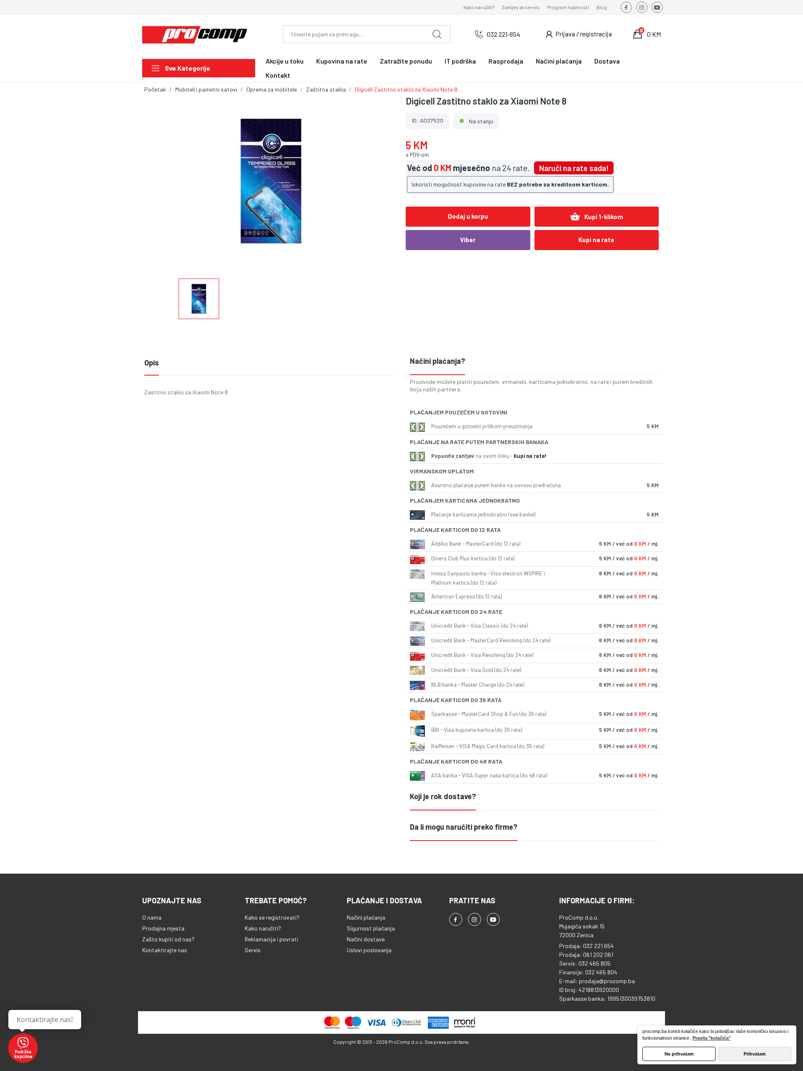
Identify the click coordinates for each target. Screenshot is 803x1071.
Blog (601, 7)
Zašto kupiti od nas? (168, 939)
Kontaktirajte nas (164, 949)
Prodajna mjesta (163, 928)
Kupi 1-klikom (596, 217)
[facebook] (626, 7)
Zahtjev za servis (521, 7)
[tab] (534, 361)
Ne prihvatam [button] (679, 1053)
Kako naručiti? (478, 7)
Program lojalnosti (568, 7)
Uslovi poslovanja (369, 949)
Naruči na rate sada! (574, 168)
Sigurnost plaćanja (371, 928)
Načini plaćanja (366, 917)
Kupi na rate (596, 239)
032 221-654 (503, 34)
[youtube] (657, 7)
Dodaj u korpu (468, 216)
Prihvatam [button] (755, 1053)
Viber (468, 239)
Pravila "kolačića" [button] (712, 1037)
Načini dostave (366, 939)
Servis (253, 949)
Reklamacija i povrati (271, 939)
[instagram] (641, 7)
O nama (151, 917)
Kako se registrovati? (272, 917)
